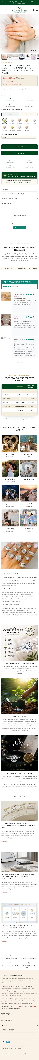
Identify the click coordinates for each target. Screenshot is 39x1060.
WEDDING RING (25, 1046)
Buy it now (19, 153)
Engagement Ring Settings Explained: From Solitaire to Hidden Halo (19, 825)
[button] (17, 362)
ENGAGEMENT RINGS (13, 1046)
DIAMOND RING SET (6, 1048)
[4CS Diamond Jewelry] (19, 9)
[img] (7, 287)
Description (5, 189)
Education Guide (19, 796)
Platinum (28, 114)
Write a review (19, 228)
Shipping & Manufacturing (9, 198)
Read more (4, 841)
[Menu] (2, 10)
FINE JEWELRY (17, 1048)
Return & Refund (6, 203)
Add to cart (19, 147)
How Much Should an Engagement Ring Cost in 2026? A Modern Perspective (18, 876)
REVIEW (3, 1046)
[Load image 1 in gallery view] (19, 33)
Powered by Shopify (21, 1053)
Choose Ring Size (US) (10, 134)
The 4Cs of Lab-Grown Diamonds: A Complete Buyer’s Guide (18, 926)
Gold (10, 114)
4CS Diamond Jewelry (10, 1053)
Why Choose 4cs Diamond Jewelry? (12, 194)
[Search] (6, 10)
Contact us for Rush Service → (21, 182)
